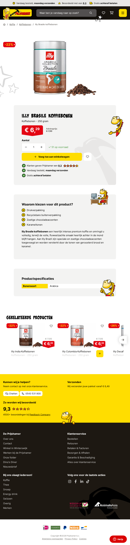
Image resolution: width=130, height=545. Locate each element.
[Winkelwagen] (111, 13)
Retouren (72, 443)
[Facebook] (75, 481)
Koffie (6, 480)
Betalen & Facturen (78, 448)
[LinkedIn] (81, 481)
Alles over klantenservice (81, 462)
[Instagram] (69, 481)
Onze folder (9, 457)
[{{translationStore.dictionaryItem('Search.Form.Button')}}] (91, 13)
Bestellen (72, 438)
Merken (7, 507)
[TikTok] (87, 481)
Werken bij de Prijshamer (17, 452)
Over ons (8, 438)
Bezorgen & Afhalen (78, 452)
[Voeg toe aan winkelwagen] (99, 353)
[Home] (4, 24)
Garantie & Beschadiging (81, 457)
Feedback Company (39, 414)
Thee (6, 484)
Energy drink (10, 494)
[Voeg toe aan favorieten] (87, 157)
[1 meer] (41, 147)
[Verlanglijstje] (103, 13)
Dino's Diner (10, 462)
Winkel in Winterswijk (15, 448)
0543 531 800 (33, 393)
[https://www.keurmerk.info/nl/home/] (79, 505)
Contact (7, 443)
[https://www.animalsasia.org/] (105, 505)
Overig (7, 503)
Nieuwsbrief (10, 466)
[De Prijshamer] (17, 14)
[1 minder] (26, 147)
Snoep (6, 489)
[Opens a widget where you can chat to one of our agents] (118, 539)
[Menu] (123, 13)
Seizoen (7, 498)
